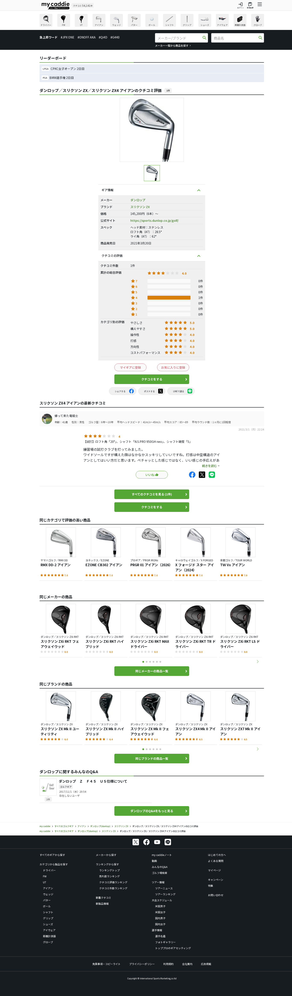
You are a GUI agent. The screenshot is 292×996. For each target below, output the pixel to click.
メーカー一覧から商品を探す (171, 45)
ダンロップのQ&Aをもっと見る (151, 811)
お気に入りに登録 (173, 367)
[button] (257, 661)
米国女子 (160, 912)
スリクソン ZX (140, 207)
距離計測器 (49, 936)
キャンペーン (215, 879)
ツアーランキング (165, 894)
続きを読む (209, 466)
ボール (47, 906)
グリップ (48, 918)
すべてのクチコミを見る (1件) (152, 494)
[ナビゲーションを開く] (259, 5)
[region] (152, 21)
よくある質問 (215, 861)
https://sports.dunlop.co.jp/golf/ (154, 220)
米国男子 (160, 906)
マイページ (214, 870)
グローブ (48, 942)
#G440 (115, 37)
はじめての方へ (217, 855)
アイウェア (49, 930)
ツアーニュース (164, 888)
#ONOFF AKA (87, 37)
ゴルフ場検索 (159, 873)
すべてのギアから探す (52, 855)
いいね (149, 475)
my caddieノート (162, 855)
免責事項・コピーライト (106, 964)
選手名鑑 (160, 936)
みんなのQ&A (159, 867)
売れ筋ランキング (109, 876)
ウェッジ (48, 894)
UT (44, 882)
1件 (168, 90)
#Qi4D (103, 37)
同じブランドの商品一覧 (151, 758)
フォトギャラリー (165, 942)
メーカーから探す (106, 855)
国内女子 (160, 924)
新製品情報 (102, 903)
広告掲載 (206, 964)
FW (45, 876)
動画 (154, 861)
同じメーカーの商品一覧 (151, 671)
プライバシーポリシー (142, 964)
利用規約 (168, 964)
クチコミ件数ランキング (113, 888)
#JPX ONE (67, 37)
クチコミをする (151, 379)
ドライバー (49, 870)
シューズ (48, 924)
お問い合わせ (215, 895)
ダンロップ (137, 200)
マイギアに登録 (130, 367)
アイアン (48, 888)
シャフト (48, 912)
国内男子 (160, 918)
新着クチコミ (103, 897)
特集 (210, 885)
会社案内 (187, 964)
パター (47, 900)
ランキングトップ (109, 870)
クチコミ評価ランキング (113, 882)
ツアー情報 (158, 882)
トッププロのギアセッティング (173, 948)
